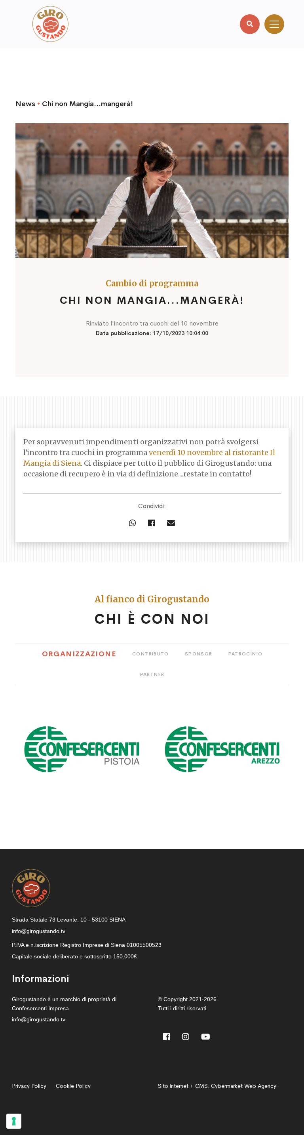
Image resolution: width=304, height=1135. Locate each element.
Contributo (150, 654)
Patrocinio (245, 654)
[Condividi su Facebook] (151, 523)
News (25, 103)
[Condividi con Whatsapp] (132, 523)
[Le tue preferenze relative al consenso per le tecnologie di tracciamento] (13, 1121)
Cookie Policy (73, 1085)
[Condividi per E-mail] (171, 523)
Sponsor (199, 654)
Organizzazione (79, 653)
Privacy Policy (29, 1085)
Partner (152, 674)
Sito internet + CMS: (217, 1085)
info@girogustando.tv (38, 931)
